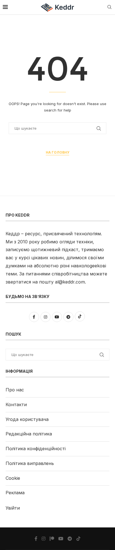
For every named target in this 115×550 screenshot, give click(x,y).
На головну (57, 152)
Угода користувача (27, 419)
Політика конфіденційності (36, 448)
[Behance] (52, 538)
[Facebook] (36, 538)
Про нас (15, 389)
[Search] (109, 7)
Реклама (15, 492)
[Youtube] (60, 538)
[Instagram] (43, 538)
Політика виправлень (30, 463)
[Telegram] (70, 538)
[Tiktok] (78, 538)
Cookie (13, 478)
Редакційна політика (29, 434)
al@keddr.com (70, 282)
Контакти (16, 404)
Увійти (13, 508)
